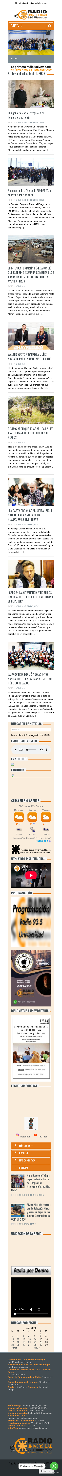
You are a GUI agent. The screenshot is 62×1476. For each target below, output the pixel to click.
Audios (36, 524)
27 (29, 1345)
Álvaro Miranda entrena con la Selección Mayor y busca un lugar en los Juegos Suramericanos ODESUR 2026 (31, 1212)
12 (24, 1339)
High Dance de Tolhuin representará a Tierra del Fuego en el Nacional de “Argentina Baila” (30, 1182)
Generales (32, 1195)
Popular (23, 1153)
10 (12, 1339)
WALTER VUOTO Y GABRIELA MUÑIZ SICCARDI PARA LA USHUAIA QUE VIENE (29, 356)
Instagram (25, 1136)
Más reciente (26, 1146)
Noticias (23, 1167)
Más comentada (27, 1160)
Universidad (39, 122)
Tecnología (29, 122)
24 (12, 1345)
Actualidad (20, 122)
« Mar (14, 1348)
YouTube (42, 1136)
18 (18, 1342)
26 (24, 1345)
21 (35, 1342)
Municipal (40, 1195)
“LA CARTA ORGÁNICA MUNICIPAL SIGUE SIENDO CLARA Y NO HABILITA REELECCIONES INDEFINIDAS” (30, 514)
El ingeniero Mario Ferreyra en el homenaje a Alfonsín (26, 115)
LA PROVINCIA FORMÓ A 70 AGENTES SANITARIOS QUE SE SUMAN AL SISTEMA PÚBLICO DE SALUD (30, 678)
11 (18, 1339)
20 (29, 1342)
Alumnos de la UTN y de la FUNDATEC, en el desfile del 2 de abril (30, 192)
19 (24, 1342)
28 (35, 1345)
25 (18, 1345)
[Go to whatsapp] (54, 1466)
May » (37, 1348)
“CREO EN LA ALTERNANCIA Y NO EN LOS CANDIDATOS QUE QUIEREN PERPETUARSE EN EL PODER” (30, 596)
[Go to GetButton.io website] (54, 1472)
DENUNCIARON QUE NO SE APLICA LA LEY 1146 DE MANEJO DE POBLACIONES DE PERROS (30, 432)
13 (29, 1339)
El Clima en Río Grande (31, 806)
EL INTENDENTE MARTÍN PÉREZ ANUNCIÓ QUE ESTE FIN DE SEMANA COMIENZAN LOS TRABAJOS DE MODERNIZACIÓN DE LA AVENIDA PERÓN (31, 274)
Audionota (29, 524)
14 (35, 1339)
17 (12, 1342)
